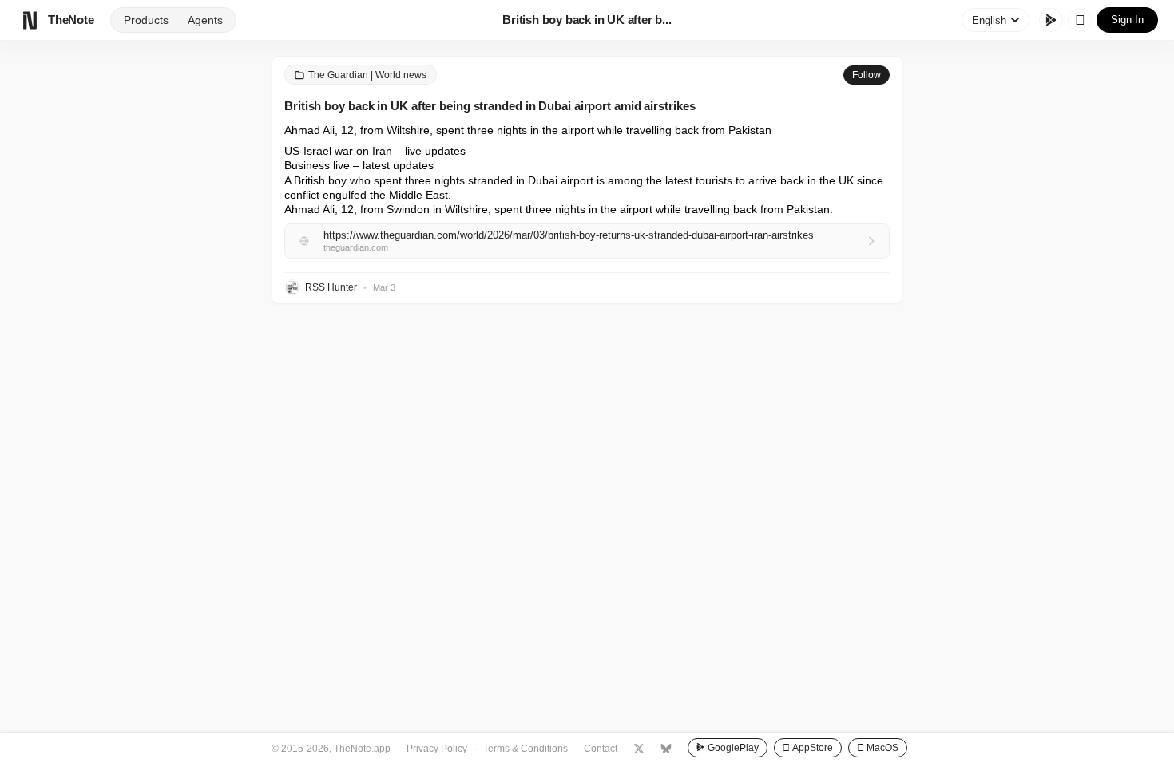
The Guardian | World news (367, 75)
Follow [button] (866, 75)
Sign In (1127, 20)
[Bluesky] (664, 747)
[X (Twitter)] (637, 747)
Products (146, 20)
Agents (205, 20)
